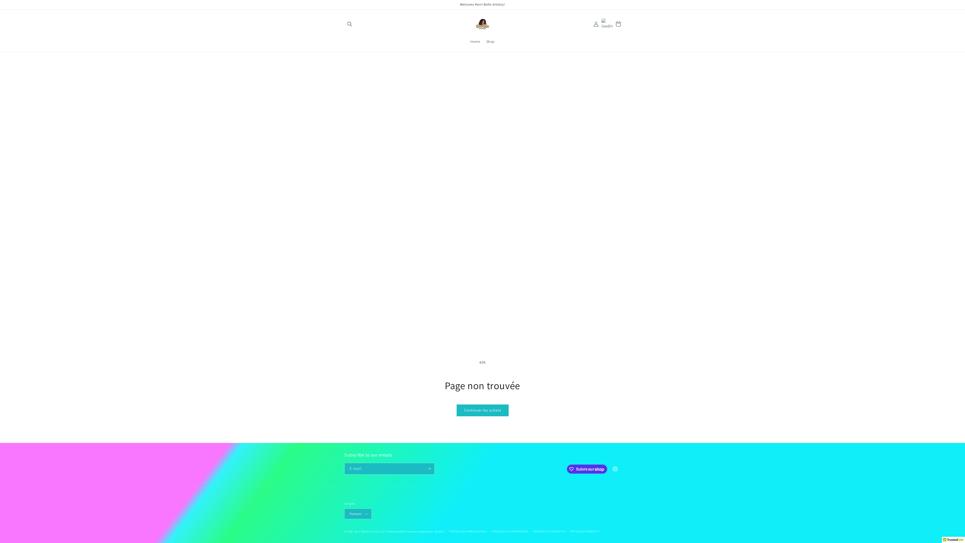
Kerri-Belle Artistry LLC (369, 531)
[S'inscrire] (429, 469)
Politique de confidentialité (510, 531)
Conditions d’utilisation (549, 531)
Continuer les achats (482, 410)
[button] (349, 24)
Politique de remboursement (468, 531)
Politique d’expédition (584, 531)
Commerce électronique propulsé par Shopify (414, 531)
